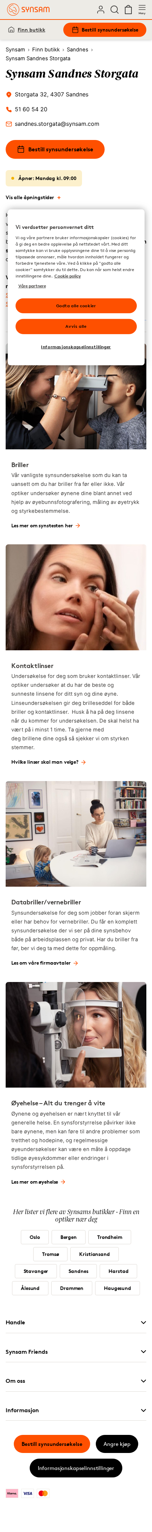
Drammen (71, 1288)
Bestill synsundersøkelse (110, 30)
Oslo (35, 1237)
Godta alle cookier (76, 305)
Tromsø (50, 1254)
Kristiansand (94, 1254)
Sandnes (78, 1271)
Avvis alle (75, 326)
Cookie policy (67, 276)
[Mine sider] (101, 9)
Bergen (68, 1237)
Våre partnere (32, 285)
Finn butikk (31, 30)
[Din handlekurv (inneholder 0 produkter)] (128, 9)
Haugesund (117, 1288)
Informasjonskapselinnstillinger (76, 1468)
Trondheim (109, 1237)
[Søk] (114, 9)
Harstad (118, 1271)
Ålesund (30, 1288)
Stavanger (36, 1271)
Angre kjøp (117, 1444)
